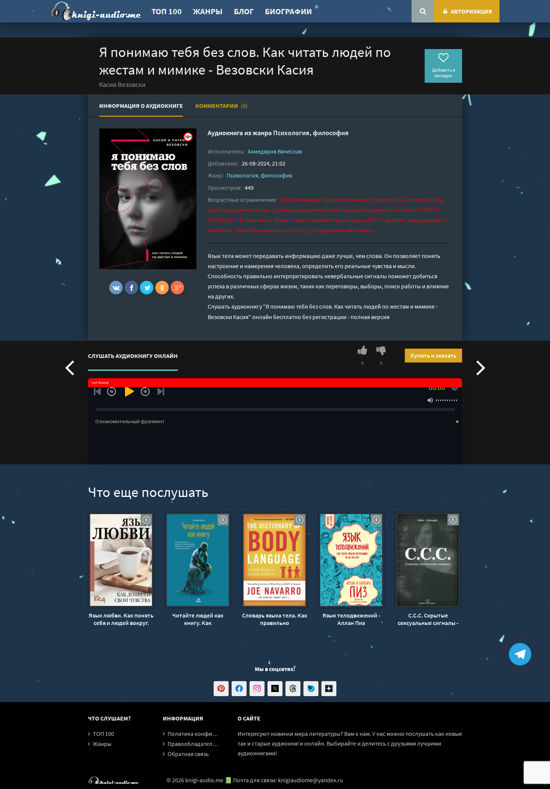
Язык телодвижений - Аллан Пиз (351, 619)
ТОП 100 (167, 11)
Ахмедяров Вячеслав (275, 151)
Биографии (288, 11)
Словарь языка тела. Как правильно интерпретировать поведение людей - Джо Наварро (274, 619)
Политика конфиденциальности (210, 733)
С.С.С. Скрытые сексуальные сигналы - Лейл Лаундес (428, 619)
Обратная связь (188, 754)
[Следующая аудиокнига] (480, 367)
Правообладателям (193, 743)
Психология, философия (311, 132)
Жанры (208, 11)
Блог (244, 11)
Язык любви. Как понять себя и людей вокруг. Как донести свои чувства (121, 619)
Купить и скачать (433, 355)
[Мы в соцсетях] (221, 688)
